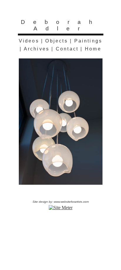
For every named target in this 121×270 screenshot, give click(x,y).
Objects (56, 40)
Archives (37, 48)
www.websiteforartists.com (71, 201)
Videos (29, 40)
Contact (67, 48)
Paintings (88, 40)
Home (93, 48)
